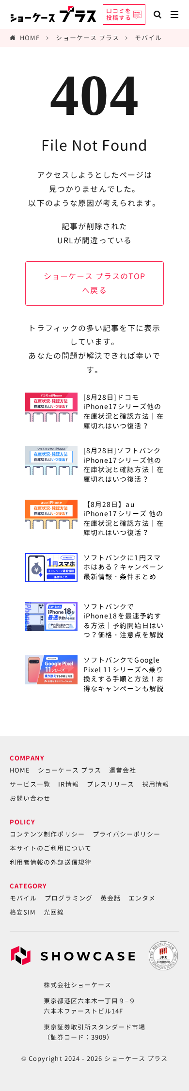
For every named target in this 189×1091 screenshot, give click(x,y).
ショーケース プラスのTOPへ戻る (95, 283)
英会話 (110, 898)
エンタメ (142, 898)
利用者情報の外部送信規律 (51, 862)
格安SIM (23, 912)
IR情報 (68, 784)
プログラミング (68, 898)
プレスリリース (110, 784)
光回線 (54, 912)
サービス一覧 (30, 784)
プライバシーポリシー (127, 834)
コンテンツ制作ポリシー (47, 834)
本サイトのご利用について (51, 848)
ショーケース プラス (87, 37)
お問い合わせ (30, 798)
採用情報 (155, 784)
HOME (30, 37)
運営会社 (122, 770)
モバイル (148, 37)
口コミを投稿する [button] (118, 14)
